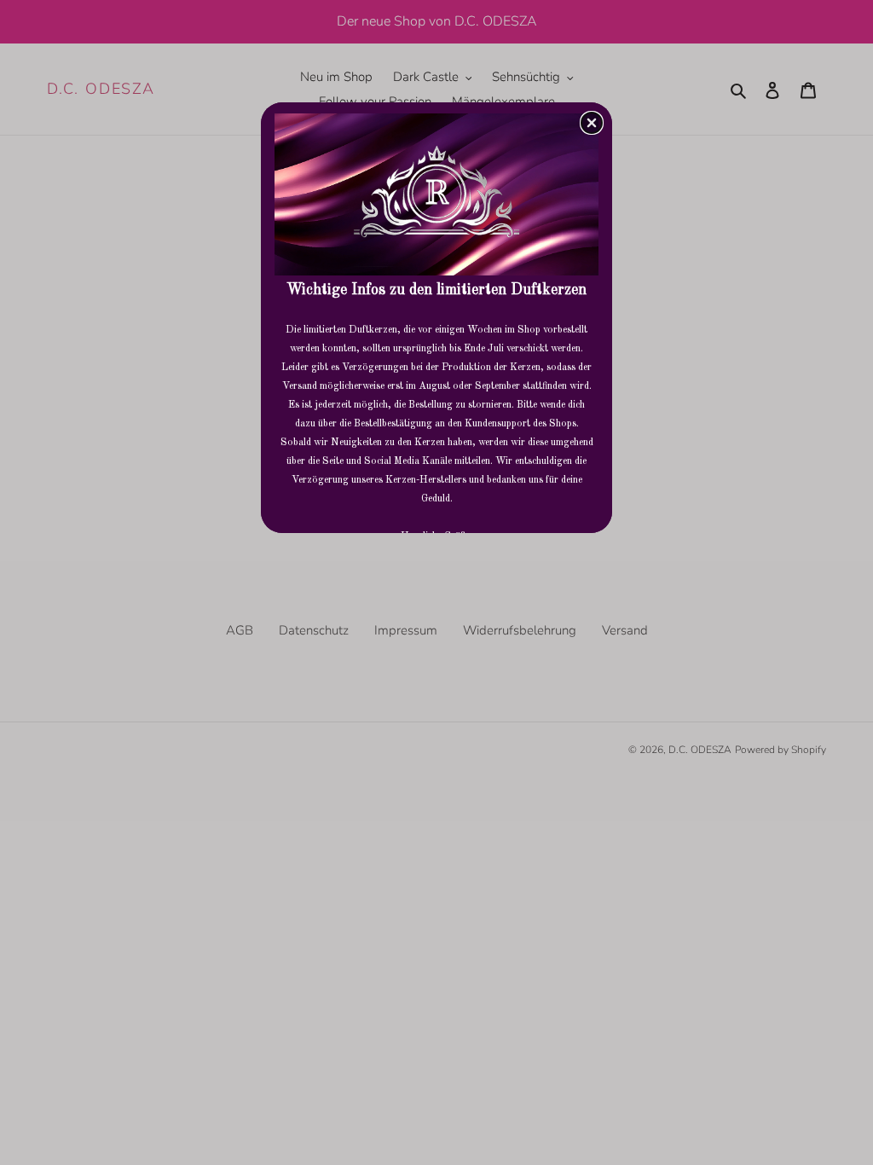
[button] (591, 123)
